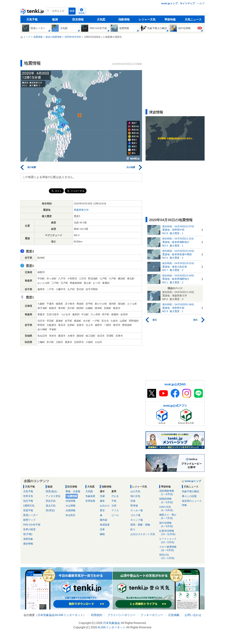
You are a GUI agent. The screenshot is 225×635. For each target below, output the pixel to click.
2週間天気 (28, 505)
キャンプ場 (136, 519)
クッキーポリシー (152, 615)
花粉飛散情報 (166, 492)
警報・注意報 (73, 491)
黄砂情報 (28, 543)
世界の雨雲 (29, 529)
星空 (102, 510)
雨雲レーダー (30, 515)
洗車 (102, 529)
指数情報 (124, 19)
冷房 (113, 505)
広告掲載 (173, 615)
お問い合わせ (193, 615)
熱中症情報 (166, 524)
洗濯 (102, 496)
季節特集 (170, 19)
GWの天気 (166, 508)
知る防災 (70, 515)
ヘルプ (201, 3)
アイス (115, 510)
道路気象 (28, 538)
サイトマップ (187, 3)
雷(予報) (27, 534)
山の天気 (135, 491)
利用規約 (96, 615)
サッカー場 (136, 510)
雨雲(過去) (51, 491)
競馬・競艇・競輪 (140, 524)
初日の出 (166, 556)
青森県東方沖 (81, 209)
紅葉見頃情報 (167, 532)
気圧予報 (28, 500)
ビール (115, 515)
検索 (72, 11)
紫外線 (103, 519)
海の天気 (135, 496)
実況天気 (51, 500)
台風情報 (70, 510)
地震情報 (72, 496)
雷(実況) (50, 510)
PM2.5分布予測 (31, 524)
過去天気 (51, 505)
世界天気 (28, 496)
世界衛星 (90, 500)
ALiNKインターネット (69, 615)
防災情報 (78, 19)
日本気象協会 (46, 615)
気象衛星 (90, 496)
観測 (55, 19)
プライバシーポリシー (121, 615)
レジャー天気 (147, 19)
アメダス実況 (53, 496)
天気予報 (32, 19)
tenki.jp (32, 12)
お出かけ (105, 505)
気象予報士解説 (190, 491)
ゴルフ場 (135, 515)
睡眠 (102, 534)
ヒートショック (167, 540)
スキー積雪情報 (167, 548)
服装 (102, 500)
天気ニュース (193, 19)
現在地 (81, 13)
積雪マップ (29, 519)
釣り (132, 529)
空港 (132, 500)
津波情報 (70, 500)
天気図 (101, 19)
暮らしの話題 (189, 496)
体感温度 (105, 524)
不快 (113, 500)
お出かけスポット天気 (142, 534)
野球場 (134, 505)
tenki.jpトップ (169, 3)
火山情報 (70, 505)
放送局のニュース (192, 500)
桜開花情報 (166, 500)
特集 (184, 505)
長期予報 (28, 510)
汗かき (115, 496)
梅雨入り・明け (167, 516)
